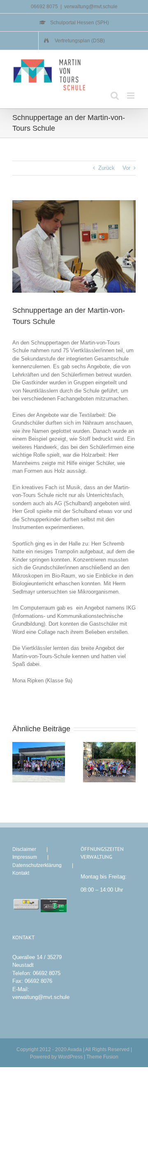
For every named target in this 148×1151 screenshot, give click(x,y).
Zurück (106, 168)
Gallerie (46, 762)
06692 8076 (38, 981)
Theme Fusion (102, 1057)
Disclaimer (24, 849)
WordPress (70, 1057)
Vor (126, 168)
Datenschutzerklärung (37, 865)
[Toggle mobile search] (115, 95)
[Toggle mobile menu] (131, 95)
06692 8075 (46, 973)
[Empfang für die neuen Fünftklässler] (38, 762)
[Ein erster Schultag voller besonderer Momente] (109, 762)
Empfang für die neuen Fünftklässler (32, 762)
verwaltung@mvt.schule (91, 6)
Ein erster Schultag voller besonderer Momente (102, 762)
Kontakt (20, 873)
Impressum (24, 857)
